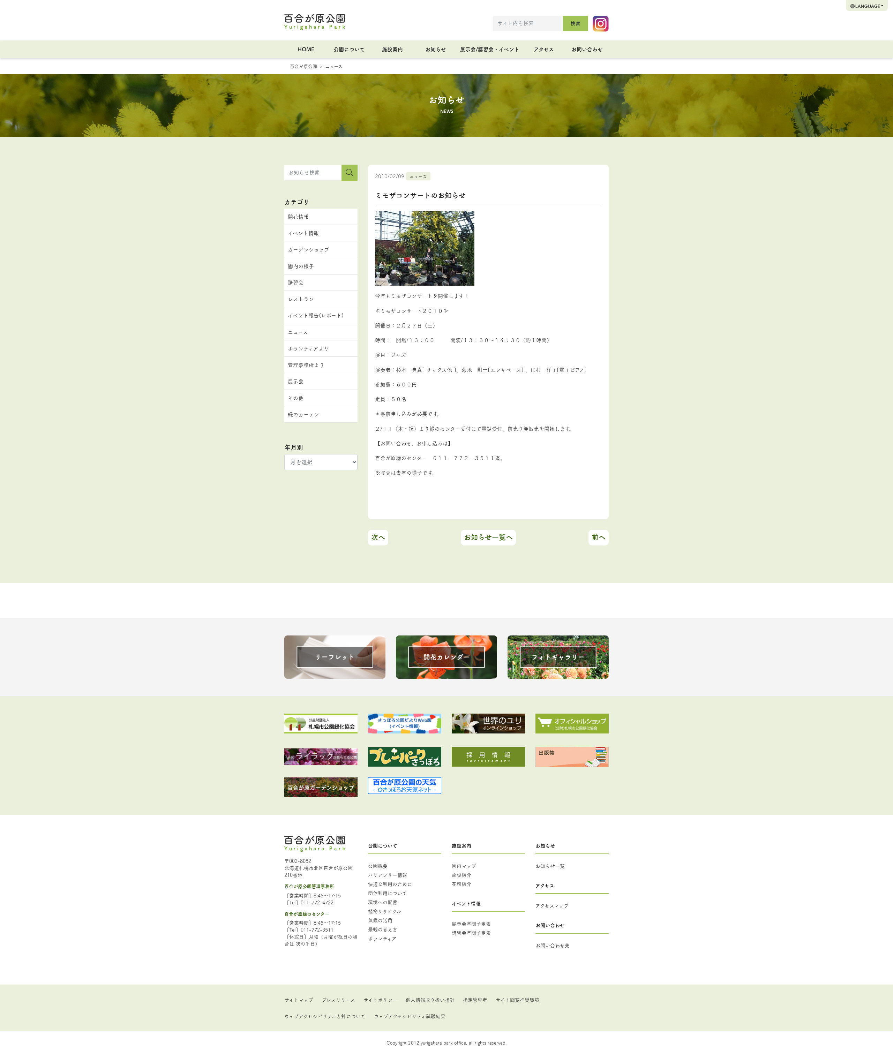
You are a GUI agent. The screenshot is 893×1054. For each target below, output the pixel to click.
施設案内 (392, 49)
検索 (575, 23)
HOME (306, 49)
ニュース (334, 66)
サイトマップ (298, 999)
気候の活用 (380, 920)
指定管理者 (475, 999)
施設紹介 (461, 874)
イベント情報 (303, 232)
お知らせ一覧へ (488, 537)
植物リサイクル (384, 911)
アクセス (544, 49)
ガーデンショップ (308, 249)
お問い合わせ (587, 49)
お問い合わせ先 (552, 945)
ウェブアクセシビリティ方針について (325, 1015)
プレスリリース (338, 999)
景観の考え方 (382, 929)
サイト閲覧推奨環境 (517, 999)
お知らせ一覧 (550, 865)
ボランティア (382, 938)
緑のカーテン (303, 414)
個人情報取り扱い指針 (430, 999)
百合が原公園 (303, 66)
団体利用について (387, 892)
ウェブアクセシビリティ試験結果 (409, 1015)
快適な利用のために (390, 883)
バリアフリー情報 (387, 874)
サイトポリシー (380, 999)
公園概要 (378, 865)
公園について (349, 49)
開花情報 (298, 216)
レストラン (301, 298)
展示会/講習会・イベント (489, 49)
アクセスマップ (552, 905)
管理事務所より (306, 364)
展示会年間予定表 (471, 923)
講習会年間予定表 (471, 932)
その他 (295, 397)
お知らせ (435, 49)
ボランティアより (308, 348)
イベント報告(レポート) (316, 315)
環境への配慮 (382, 901)
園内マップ (464, 865)
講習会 (295, 282)
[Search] (350, 173)
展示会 (295, 381)
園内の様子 (301, 266)
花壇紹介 (461, 883)
